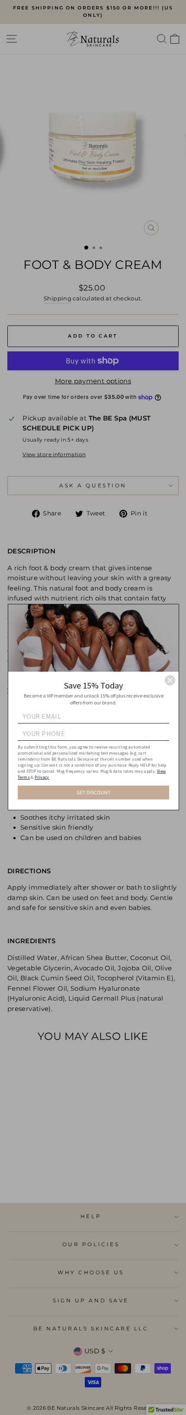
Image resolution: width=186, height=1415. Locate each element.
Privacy (42, 777)
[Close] (170, 680)
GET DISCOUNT (94, 792)
